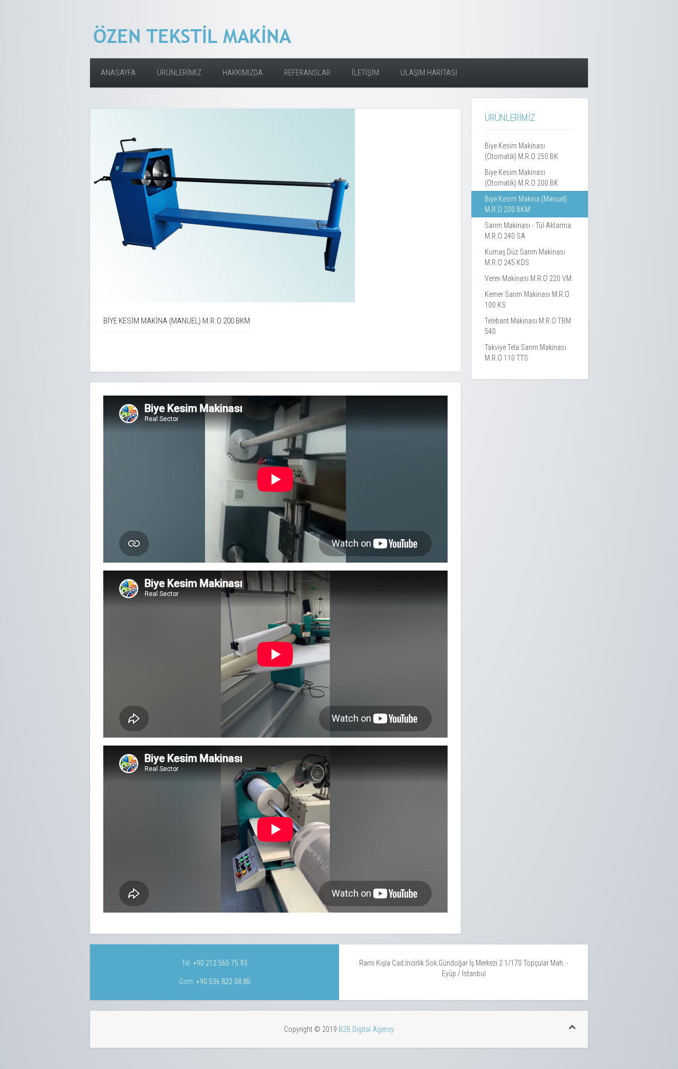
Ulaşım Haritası (428, 72)
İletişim (365, 72)
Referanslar (307, 72)
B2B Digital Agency (366, 1029)
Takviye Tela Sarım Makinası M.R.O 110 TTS (525, 352)
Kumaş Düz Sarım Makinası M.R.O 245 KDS (525, 257)
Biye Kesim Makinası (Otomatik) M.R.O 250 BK (521, 151)
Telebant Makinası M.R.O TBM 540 (528, 326)
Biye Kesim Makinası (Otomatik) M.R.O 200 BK (521, 177)
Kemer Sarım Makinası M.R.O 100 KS (527, 299)
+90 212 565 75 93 (219, 963)
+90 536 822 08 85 (222, 981)
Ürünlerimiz (179, 72)
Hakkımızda (242, 72)
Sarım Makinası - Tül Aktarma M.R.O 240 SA (528, 230)
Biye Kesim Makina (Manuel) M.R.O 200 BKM (526, 204)
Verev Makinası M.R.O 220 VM (528, 278)
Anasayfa (118, 72)
